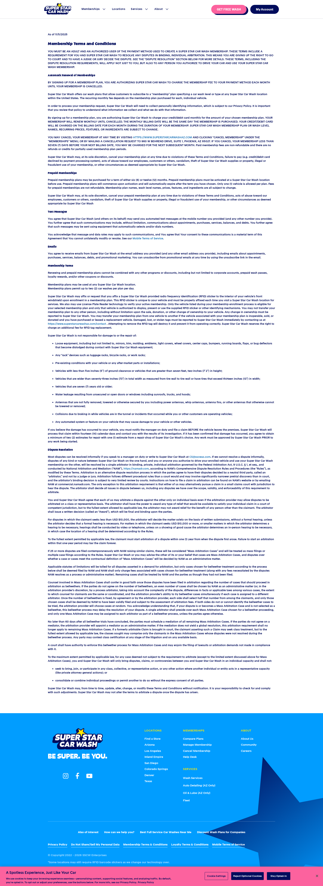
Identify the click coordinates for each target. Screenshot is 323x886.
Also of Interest (88, 832)
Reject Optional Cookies (247, 876)
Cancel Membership (196, 751)
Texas (148, 781)
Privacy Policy (57, 844)
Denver (149, 775)
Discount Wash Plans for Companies (221, 832)
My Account (264, 9)
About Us (247, 738)
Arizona (149, 744)
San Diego (151, 763)
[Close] (317, 876)
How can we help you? (119, 832)
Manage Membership (197, 744)
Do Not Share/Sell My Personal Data (95, 844)
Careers (246, 751)
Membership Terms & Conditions (145, 844)
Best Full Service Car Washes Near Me (165, 832)
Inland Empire (153, 757)
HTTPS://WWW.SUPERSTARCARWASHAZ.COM (162, 137)
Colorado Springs (156, 769)
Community (248, 744)
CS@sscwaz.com (199, 457)
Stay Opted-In (278, 876)
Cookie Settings (216, 876)
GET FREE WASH (229, 9)
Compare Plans (193, 738)
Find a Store (152, 738)
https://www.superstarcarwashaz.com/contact (77, 323)
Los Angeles (152, 751)
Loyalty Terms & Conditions (189, 844)
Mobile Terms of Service (148, 238)
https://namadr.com (136, 468)
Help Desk (190, 757)
